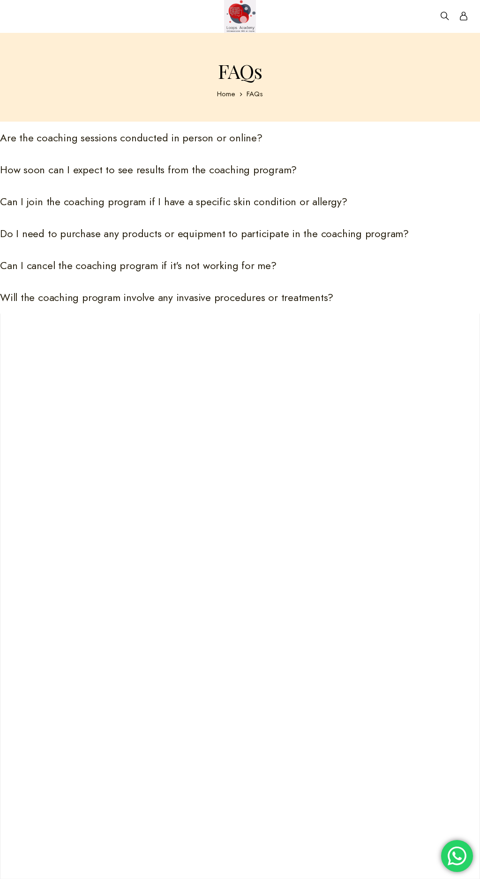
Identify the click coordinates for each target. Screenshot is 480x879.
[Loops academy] (240, 16)
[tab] (240, 138)
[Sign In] (463, 16)
